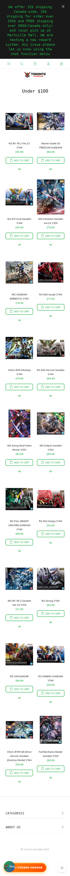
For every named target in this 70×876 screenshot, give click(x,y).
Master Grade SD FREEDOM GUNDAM (50, 145)
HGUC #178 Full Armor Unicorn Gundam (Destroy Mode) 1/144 (19, 756)
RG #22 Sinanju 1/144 (50, 521)
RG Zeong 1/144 (51, 601)
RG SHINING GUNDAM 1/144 (50, 678)
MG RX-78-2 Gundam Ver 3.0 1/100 (19, 603)
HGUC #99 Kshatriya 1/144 (19, 372)
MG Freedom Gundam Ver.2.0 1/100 (50, 221)
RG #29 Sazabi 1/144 (50, 295)
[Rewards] (9, 866)
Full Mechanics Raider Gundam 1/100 (51, 754)
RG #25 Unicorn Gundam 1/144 (50, 372)
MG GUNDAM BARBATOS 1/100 (19, 297)
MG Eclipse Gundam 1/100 (51, 448)
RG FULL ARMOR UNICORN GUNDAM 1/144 (19, 525)
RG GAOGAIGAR (19, 676)
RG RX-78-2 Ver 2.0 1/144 (19, 145)
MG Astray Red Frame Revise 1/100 (19, 448)
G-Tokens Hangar (27, 867)
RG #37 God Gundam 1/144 (19, 221)
